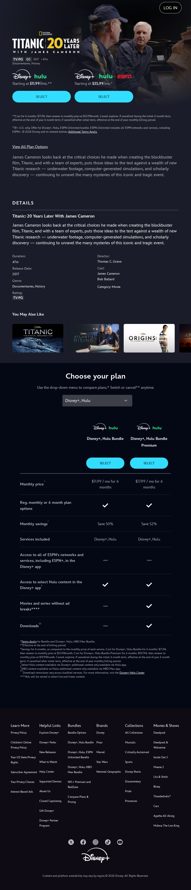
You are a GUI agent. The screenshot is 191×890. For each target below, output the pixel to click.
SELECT (41, 97)
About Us (45, 791)
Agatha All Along (163, 815)
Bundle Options (77, 732)
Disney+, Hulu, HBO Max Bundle (80, 769)
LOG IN (170, 7)
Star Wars (102, 762)
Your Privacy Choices (22, 782)
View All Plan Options (30, 147)
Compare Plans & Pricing (78, 799)
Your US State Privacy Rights (23, 760)
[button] (52, 725)
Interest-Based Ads (22, 791)
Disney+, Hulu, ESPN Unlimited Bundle (80, 755)
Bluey (156, 786)
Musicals (130, 742)
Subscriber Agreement (24, 772)
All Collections (134, 732)
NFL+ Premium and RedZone (79, 784)
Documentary (133, 781)
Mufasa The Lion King (166, 825)
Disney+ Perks (47, 742)
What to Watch (48, 762)
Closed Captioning (50, 801)
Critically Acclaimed (137, 752)
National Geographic (108, 771)
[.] (71, 842)
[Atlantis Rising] (93, 338)
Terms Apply (29, 641)
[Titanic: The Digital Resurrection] (37, 338)
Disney (100, 732)
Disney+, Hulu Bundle (81, 742)
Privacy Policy (19, 732)
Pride (128, 791)
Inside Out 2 (160, 757)
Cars (156, 806)
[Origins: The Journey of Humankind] (149, 338)
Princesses (131, 801)
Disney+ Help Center (131, 672)
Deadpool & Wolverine (160, 745)
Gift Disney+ (46, 810)
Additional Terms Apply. (82, 131)
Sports (129, 762)
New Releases (47, 752)
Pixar (99, 742)
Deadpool (159, 732)
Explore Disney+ (49, 732)
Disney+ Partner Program (48, 823)
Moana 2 (158, 767)
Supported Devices (50, 781)
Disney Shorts (133, 771)
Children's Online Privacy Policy (21, 745)
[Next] (183, 337)
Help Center (46, 771)
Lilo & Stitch (160, 776)
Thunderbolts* (162, 796)
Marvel (100, 752)
